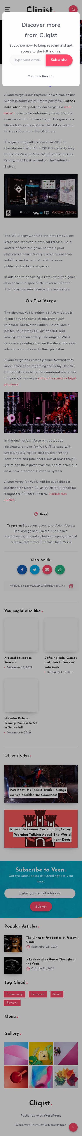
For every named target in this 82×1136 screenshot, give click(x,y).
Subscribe (59, 60)
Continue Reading (41, 76)
